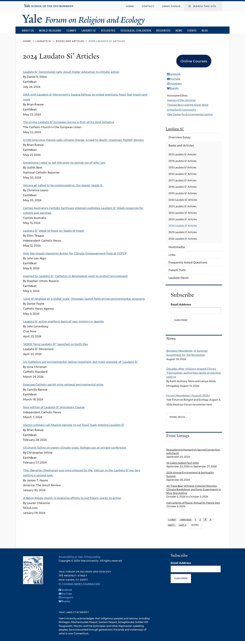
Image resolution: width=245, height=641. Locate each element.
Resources (163, 30)
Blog (205, 30)
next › (172, 524)
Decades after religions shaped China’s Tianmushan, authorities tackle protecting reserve (193, 373)
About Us (28, 30)
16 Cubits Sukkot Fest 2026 (182, 462)
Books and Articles (70, 41)
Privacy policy (92, 556)
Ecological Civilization (136, 30)
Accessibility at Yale (71, 556)
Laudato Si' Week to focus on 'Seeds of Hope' (53, 230)
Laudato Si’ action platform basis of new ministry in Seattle (63, 321)
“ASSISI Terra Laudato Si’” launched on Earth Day (55, 344)
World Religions (50, 30)
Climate (71, 30)
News (179, 30)
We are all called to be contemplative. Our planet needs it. (63, 185)
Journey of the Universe (181, 100)
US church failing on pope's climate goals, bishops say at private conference (74, 447)
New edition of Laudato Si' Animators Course (53, 407)
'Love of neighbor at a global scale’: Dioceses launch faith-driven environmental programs (84, 298)
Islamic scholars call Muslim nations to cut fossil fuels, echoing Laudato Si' (73, 425)
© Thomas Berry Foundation (79, 583)
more (195, 524)
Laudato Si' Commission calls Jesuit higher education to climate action (71, 72)
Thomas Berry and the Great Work (187, 104)
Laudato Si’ (89, 30)
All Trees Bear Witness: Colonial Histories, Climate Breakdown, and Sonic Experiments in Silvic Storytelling (193, 489)
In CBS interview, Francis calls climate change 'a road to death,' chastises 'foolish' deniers (83, 140)
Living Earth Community (181, 109)
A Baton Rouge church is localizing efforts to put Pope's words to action (72, 498)
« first (172, 519)
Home (27, 41)
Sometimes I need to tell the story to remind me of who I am (64, 162)
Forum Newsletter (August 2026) (188, 395)
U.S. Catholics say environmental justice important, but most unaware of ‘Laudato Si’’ (80, 362)
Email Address (181, 304)
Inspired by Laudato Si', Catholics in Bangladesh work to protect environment (75, 276)
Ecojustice (108, 30)
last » (182, 524)
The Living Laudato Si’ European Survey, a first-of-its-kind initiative (68, 122)
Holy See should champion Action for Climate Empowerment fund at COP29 (74, 253)
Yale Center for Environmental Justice (190, 114)
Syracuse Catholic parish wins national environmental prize (63, 384)
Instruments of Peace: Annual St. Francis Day (193, 502)
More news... (178, 416)
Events (192, 30)
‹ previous (186, 519)
